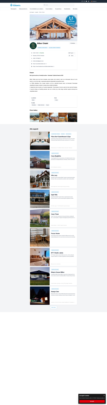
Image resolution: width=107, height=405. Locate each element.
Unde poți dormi (23, 9)
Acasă (32, 12)
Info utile (75, 9)
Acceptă (92, 401)
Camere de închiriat (42, 47)
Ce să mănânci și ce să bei (36, 9)
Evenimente (67, 9)
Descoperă (13, 9)
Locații (36, 12)
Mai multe (53, 307)
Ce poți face (58, 9)
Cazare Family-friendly (54, 47)
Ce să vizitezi (49, 9)
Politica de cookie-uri (101, 398)
